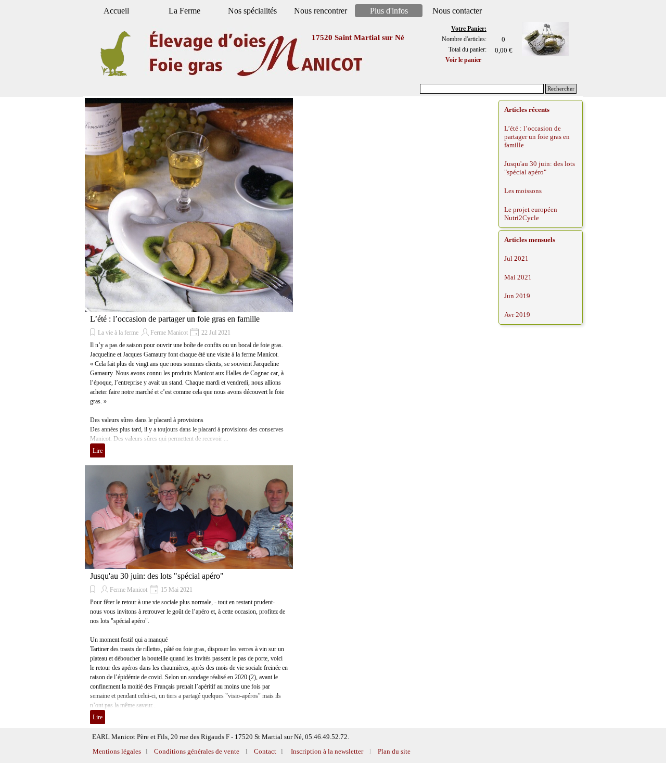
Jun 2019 (517, 296)
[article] (189, 279)
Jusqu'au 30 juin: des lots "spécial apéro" (157, 575)
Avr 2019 (517, 315)
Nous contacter (457, 10)
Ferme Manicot (169, 332)
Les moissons (523, 191)
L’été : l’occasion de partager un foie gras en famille (175, 318)
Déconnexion (443, 733)
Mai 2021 (518, 277)
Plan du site (394, 751)
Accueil (116, 10)
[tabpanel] (459, 44)
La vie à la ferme (118, 332)
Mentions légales (118, 751)
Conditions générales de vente (195, 751)
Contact (264, 751)
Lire (98, 450)
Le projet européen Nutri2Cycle (530, 214)
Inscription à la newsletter (326, 751)
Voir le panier (463, 59)
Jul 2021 (516, 258)
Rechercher (560, 89)
